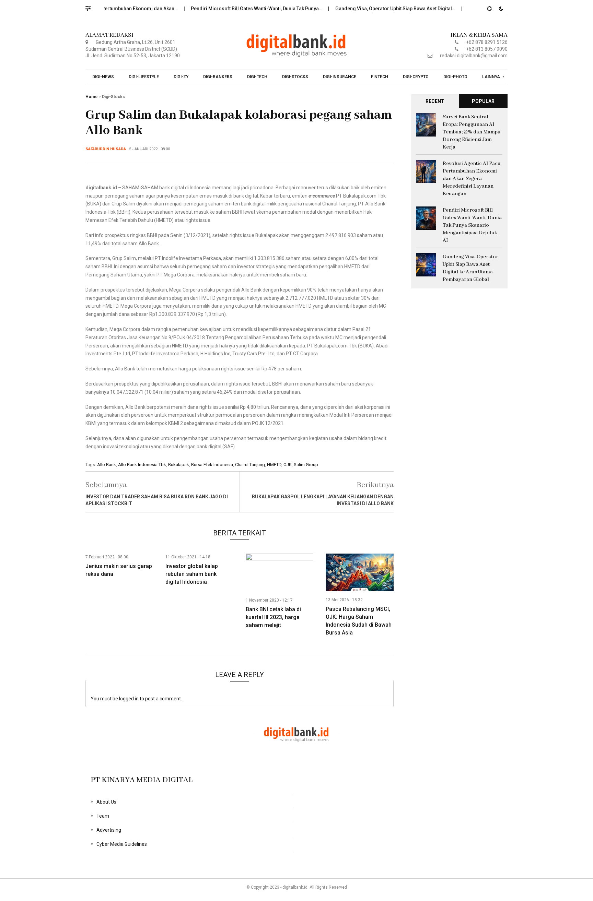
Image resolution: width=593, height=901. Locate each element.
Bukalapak (178, 464)
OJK (287, 464)
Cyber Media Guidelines (121, 844)
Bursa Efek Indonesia (212, 464)
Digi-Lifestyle (144, 76)
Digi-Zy (181, 76)
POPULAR (483, 101)
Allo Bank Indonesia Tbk (142, 464)
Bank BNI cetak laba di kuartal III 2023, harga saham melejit (273, 617)
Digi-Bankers (217, 76)
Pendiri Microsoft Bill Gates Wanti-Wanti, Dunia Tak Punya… (243, 8)
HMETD (274, 464)
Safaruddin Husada (105, 149)
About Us (106, 802)
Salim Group (306, 464)
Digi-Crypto (416, 76)
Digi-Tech (257, 76)
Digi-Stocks (295, 76)
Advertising (108, 830)
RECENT (435, 101)
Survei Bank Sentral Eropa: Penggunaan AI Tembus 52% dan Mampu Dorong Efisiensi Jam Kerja (472, 132)
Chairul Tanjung (250, 464)
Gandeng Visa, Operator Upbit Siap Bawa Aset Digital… (382, 8)
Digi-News (103, 76)
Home (91, 96)
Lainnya (491, 76)
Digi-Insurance (339, 76)
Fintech (379, 76)
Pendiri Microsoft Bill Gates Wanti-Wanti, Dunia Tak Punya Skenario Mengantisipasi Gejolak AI (472, 225)
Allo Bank (106, 464)
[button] (91, 6)
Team (102, 816)
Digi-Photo (455, 76)
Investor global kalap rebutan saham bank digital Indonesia (191, 574)
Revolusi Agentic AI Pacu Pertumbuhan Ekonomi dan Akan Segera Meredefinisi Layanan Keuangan (472, 179)
